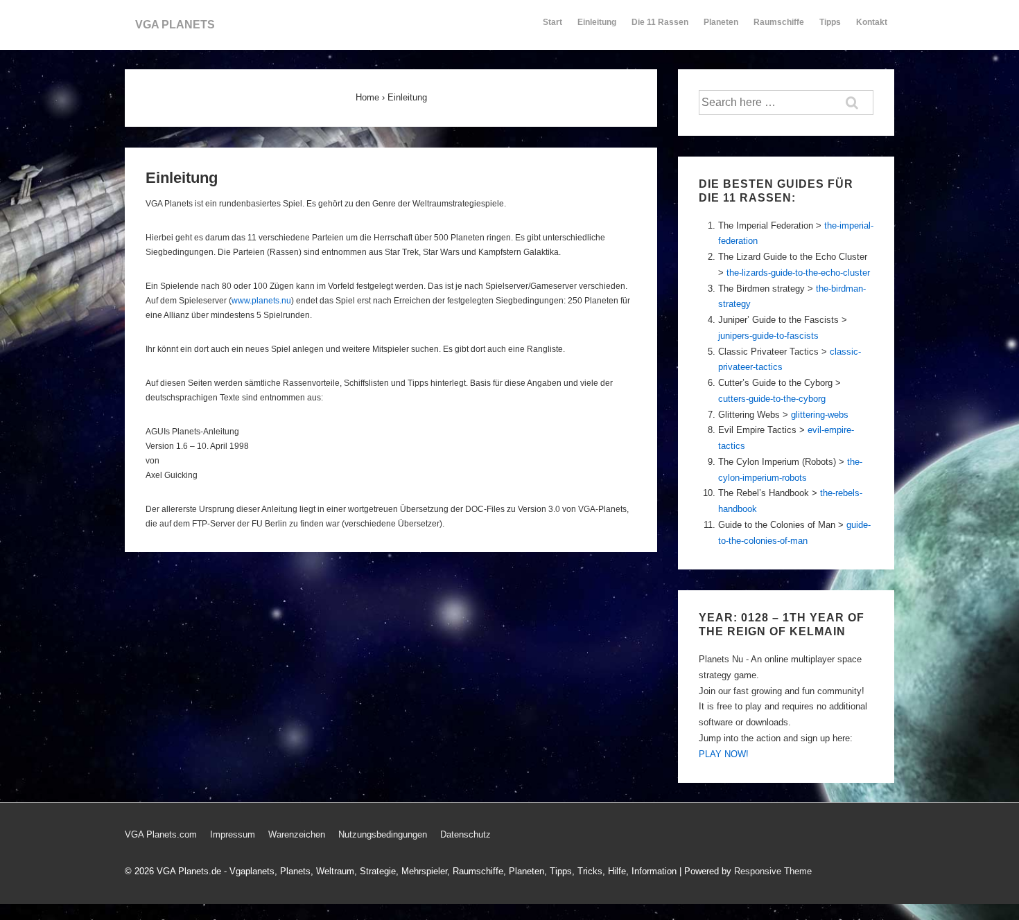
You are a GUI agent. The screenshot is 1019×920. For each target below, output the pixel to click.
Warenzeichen (296, 834)
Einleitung (596, 22)
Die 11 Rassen (660, 22)
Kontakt (871, 22)
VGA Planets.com (161, 834)
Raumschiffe (779, 22)
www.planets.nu (261, 301)
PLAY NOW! (724, 754)
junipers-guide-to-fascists (768, 335)
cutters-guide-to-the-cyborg (772, 398)
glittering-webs (819, 414)
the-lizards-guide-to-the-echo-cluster (798, 272)
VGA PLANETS (175, 24)
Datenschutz (465, 834)
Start (552, 22)
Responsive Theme (773, 871)
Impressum (232, 834)
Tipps (830, 22)
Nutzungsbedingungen (382, 834)
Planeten (721, 22)
